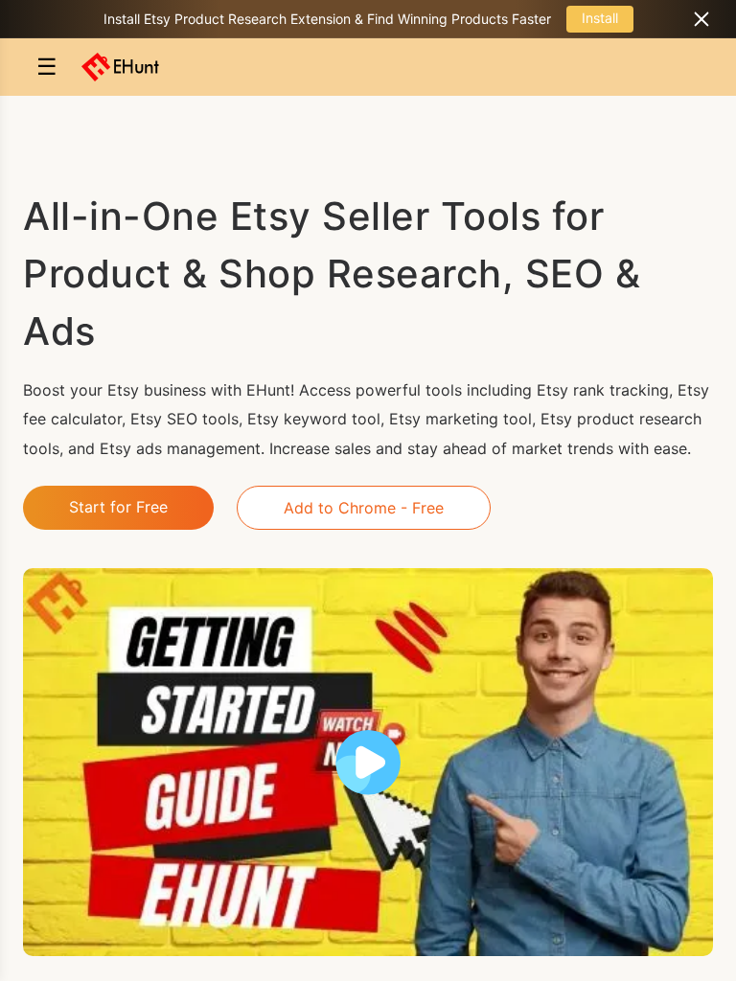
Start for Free (118, 506)
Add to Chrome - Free (364, 507)
